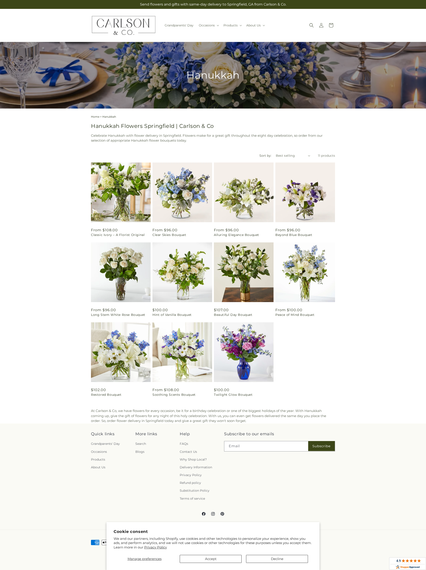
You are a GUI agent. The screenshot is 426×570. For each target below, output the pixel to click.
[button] (208, 25)
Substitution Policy (194, 491)
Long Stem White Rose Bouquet (118, 315)
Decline (277, 559)
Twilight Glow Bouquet (233, 395)
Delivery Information (196, 467)
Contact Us (188, 452)
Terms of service (192, 499)
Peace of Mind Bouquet (295, 315)
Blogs (139, 452)
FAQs (184, 444)
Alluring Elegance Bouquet (236, 235)
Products (98, 459)
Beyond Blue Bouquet (293, 235)
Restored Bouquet (106, 395)
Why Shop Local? (193, 459)
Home (95, 116)
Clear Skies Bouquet (169, 235)
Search (140, 444)
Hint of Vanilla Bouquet (172, 315)
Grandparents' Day (105, 444)
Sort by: (265, 156)
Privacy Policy (155, 547)
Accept (211, 559)
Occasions (99, 452)
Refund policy (190, 483)
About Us (98, 467)
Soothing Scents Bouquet (174, 395)
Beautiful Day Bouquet (233, 315)
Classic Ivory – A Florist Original (118, 235)
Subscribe (321, 446)
